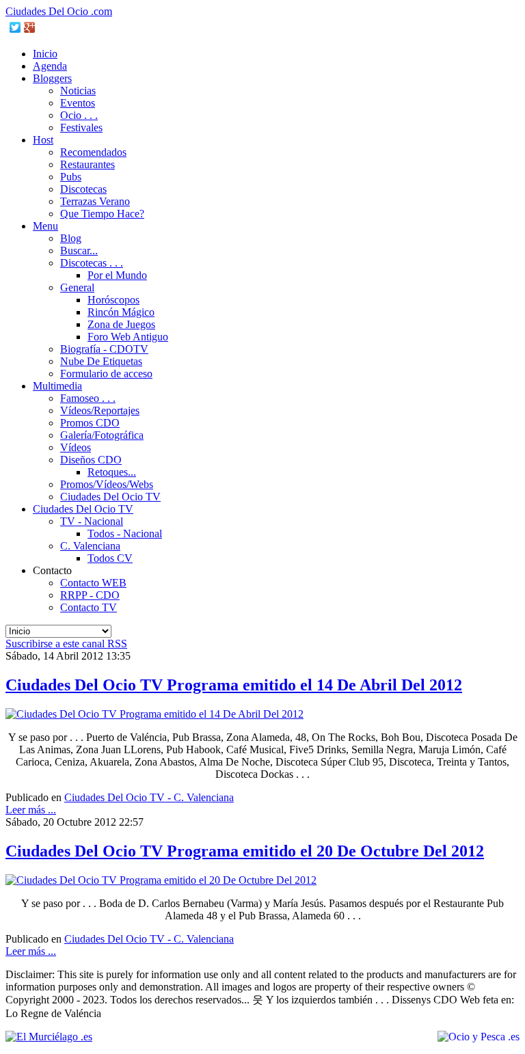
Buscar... (79, 250)
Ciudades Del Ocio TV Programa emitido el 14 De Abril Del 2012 (233, 685)
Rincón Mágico (121, 312)
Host (43, 140)
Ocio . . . (79, 115)
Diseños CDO (91, 459)
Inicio (45, 53)
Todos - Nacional (125, 533)
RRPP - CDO (90, 595)
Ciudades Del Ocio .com (58, 11)
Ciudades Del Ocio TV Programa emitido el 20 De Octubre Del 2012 (244, 851)
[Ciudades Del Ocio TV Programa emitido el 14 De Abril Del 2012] (154, 714)
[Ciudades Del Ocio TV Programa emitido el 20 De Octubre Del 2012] (161, 880)
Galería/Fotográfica (102, 435)
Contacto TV (88, 607)
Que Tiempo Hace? (102, 213)
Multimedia (57, 386)
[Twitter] (15, 27)
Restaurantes (87, 164)
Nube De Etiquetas (101, 361)
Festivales (81, 127)
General (77, 287)
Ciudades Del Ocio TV (110, 496)
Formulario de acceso (106, 373)
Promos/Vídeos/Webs (106, 484)
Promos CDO (90, 423)
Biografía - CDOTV (104, 349)
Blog (70, 238)
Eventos (77, 103)
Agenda (50, 66)
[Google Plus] (30, 27)
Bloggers (52, 78)
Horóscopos (113, 300)
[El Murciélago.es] (48, 1036)
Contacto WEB (93, 583)
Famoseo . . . (88, 398)
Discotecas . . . (91, 263)
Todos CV (110, 558)
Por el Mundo (117, 275)
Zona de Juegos (121, 324)
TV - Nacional (91, 521)
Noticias (78, 90)
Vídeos (75, 447)
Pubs (70, 177)
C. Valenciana (90, 546)
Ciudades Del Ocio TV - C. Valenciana (149, 797)
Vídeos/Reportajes (99, 410)
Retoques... (112, 472)
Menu (45, 226)
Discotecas (83, 189)
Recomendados (93, 152)
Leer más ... (30, 809)
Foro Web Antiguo (128, 336)
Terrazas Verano (95, 201)
